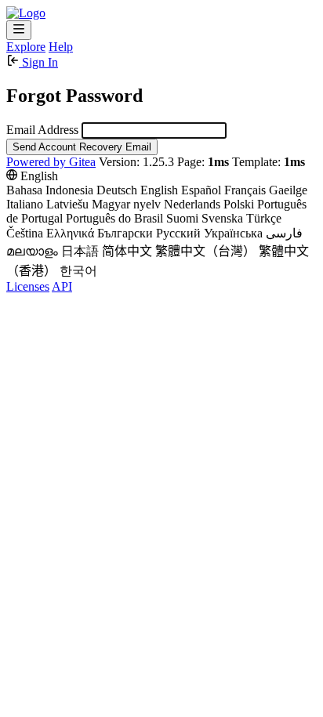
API (62, 286)
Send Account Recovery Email (82, 147)
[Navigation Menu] (18, 30)
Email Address (42, 129)
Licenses (27, 286)
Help (61, 46)
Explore (25, 46)
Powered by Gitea (51, 161)
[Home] (25, 13)
